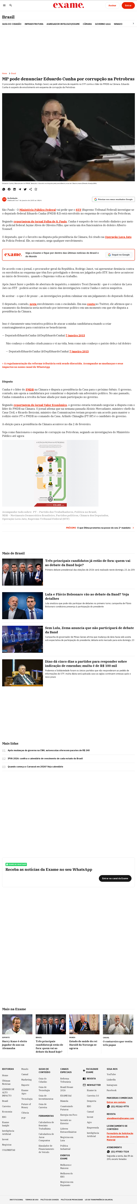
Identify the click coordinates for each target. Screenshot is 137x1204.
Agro (89, 1122)
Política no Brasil (85, 512)
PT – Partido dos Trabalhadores (53, 512)
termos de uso (31, 1200)
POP (23, 1118)
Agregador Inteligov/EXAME (63, 24)
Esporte (25, 1085)
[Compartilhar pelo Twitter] (25, 189)
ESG (4, 1117)
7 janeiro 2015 (75, 335)
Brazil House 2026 (66, 1089)
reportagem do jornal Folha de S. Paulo (40, 221)
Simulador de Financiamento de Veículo (46, 1148)
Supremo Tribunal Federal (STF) (48, 518)
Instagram (112, 1085)
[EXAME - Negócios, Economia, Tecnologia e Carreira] (68, 5)
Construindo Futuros (66, 1108)
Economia (7, 1111)
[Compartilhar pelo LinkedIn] (14, 189)
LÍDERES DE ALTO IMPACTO (8, 1092)
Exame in (91, 1090)
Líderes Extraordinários (68, 1130)
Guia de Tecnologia (44, 1089)
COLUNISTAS (8, 1150)
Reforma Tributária (65, 1080)
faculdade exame (92, 1071)
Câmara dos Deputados (93, 515)
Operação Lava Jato (14, 518)
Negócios (6, 1144)
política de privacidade (72, 1200)
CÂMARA (87, 24)
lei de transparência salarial (99, 1200)
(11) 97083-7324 (120, 1151)
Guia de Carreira (43, 1106)
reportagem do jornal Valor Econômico (40, 405)
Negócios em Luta (66, 1139)
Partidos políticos (67, 515)
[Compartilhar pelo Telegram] (19, 189)
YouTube (111, 1074)
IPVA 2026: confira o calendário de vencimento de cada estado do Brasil (45, 758)
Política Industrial (65, 1147)
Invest (5, 1139)
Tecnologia (27, 1099)
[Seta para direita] (130, 23)
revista (91, 1078)
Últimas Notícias (6, 1082)
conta (91, 304)
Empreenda (93, 1127)
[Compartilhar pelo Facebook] (9, 189)
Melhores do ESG (66, 1175)
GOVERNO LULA (103, 24)
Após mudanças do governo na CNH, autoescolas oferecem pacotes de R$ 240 (49, 750)
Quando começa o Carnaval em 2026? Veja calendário (35, 766)
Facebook (111, 1090)
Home (4, 73)
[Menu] (4, 5)
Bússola (64, 1101)
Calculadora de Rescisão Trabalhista (46, 1125)
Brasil (8, 17)
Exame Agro (24, 1092)
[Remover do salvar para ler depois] (35, 189)
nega (33, 304)
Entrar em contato (116, 1102)
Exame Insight (5, 1124)
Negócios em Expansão (66, 1184)
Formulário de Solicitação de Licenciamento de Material (120, 1136)
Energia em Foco (68, 1115)
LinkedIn (111, 1079)
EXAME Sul (65, 1095)
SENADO (118, 24)
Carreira (6, 1106)
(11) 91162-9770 (120, 1106)
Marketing (26, 1079)
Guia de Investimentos (46, 1097)
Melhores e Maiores (65, 1166)
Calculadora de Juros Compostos (46, 1137)
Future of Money (26, 1106)
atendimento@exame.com (120, 1118)
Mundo (24, 1069)
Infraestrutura (34, 24)
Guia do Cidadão (11, 24)
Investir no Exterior (65, 1122)
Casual (24, 1074)
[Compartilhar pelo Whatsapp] (3, 189)
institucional (16, 1200)
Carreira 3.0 (93, 1095)
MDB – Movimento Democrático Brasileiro (28, 515)
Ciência (25, 1112)
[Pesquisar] (11, 5)
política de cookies (50, 1200)
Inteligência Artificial (8, 1132)
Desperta (91, 1101)
